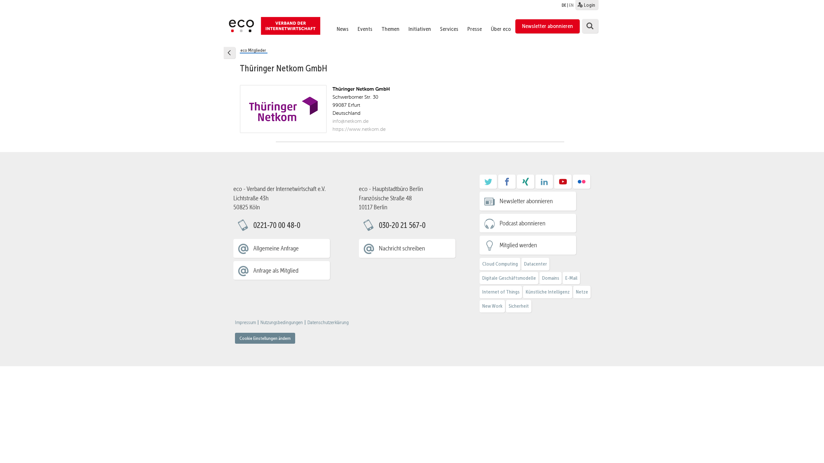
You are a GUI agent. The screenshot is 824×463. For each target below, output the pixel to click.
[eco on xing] (525, 183)
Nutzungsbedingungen (281, 322)
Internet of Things (501, 292)
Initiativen (419, 29)
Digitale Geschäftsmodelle (509, 278)
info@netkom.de (350, 121)
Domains (550, 278)
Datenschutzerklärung (328, 322)
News (343, 29)
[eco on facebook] (507, 183)
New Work (492, 306)
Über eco (501, 29)
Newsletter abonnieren (547, 26)
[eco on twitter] (488, 183)
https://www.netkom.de (359, 129)
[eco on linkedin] (544, 183)
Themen (390, 29)
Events (365, 29)
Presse (474, 29)
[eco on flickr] (581, 183)
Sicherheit (519, 306)
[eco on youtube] (563, 183)
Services (449, 29)
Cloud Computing (500, 264)
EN (571, 5)
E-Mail (571, 278)
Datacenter (535, 264)
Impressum (245, 322)
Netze (582, 292)
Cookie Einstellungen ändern (265, 338)
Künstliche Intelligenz (548, 292)
